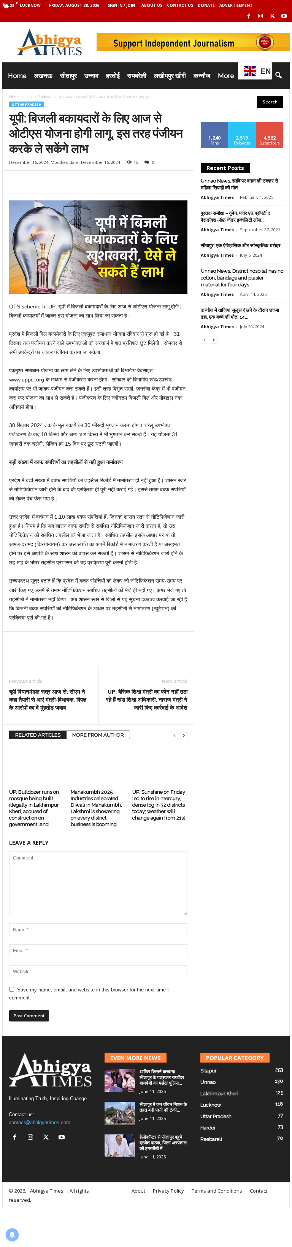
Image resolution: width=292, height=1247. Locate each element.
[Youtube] (284, 16)
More (226, 75)
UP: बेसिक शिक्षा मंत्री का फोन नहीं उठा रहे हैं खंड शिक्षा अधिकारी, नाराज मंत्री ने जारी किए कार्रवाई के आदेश (146, 699)
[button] (278, 75)
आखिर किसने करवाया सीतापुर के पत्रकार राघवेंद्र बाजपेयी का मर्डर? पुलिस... (162, 1077)
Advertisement (235, 5)
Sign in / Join (121, 5)
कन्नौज (202, 75)
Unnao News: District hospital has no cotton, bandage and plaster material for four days (242, 278)
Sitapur (208, 1071)
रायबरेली (136, 75)
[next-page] (183, 735)
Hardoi (207, 1128)
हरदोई (113, 75)
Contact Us (180, 5)
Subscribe (269, 124)
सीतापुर (68, 75)
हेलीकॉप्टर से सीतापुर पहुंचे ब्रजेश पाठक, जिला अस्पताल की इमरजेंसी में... (163, 1142)
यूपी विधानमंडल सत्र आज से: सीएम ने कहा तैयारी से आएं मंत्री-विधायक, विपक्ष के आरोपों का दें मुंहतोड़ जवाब (47, 699)
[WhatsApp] (51, 182)
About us (151, 5)
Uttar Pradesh (39, 96)
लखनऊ (43, 75)
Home (17, 75)
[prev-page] (174, 735)
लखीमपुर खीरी (170, 75)
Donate (206, 5)
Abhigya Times (217, 197)
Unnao (208, 1082)
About (138, 1190)
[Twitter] (272, 16)
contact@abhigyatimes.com (39, 1122)
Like (214, 124)
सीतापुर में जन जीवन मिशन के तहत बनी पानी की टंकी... (163, 1107)
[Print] (86, 182)
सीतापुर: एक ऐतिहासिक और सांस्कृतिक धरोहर (241, 245)
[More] (105, 182)
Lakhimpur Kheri (219, 1093)
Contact (258, 1190)
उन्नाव (91, 75)
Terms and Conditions (217, 1190)
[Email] (69, 182)
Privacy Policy (168, 1190)
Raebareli (211, 1139)
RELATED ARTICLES (37, 735)
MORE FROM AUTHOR (98, 735)
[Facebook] (248, 16)
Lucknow (210, 1105)
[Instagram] (260, 16)
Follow (242, 124)
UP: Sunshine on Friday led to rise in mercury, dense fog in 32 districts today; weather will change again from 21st (158, 805)
